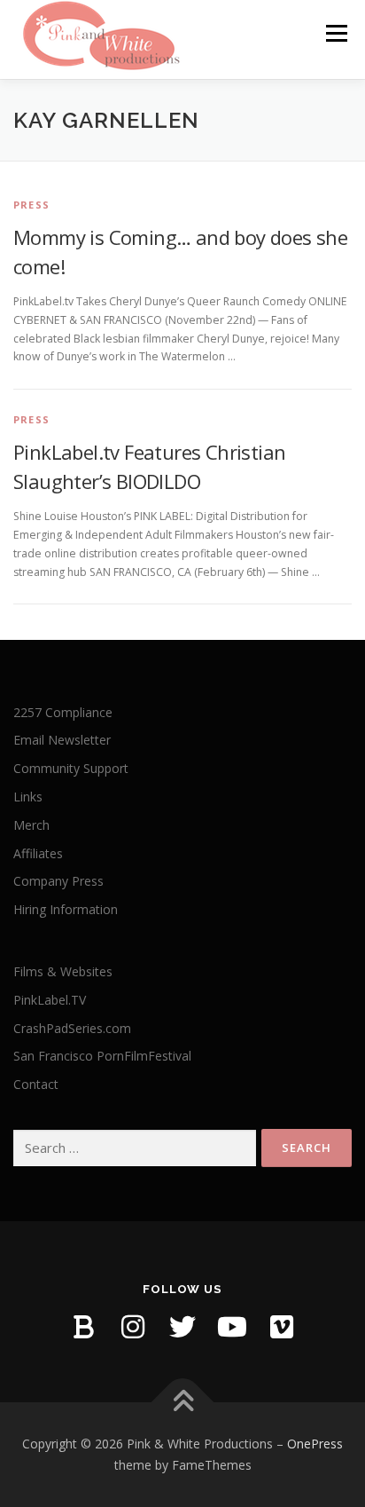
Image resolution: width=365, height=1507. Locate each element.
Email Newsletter (62, 739)
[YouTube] (232, 1327)
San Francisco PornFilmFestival (102, 1055)
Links (28, 796)
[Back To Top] (182, 1402)
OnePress (315, 1443)
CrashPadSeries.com (72, 1028)
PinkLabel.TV (49, 999)
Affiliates (38, 853)
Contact (35, 1084)
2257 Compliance (63, 712)
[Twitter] (182, 1327)
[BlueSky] (83, 1327)
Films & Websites (63, 971)
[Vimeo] (281, 1327)
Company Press (58, 880)
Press (31, 204)
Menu (335, 33)
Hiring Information (65, 909)
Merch (31, 825)
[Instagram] (133, 1327)
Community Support (70, 768)
